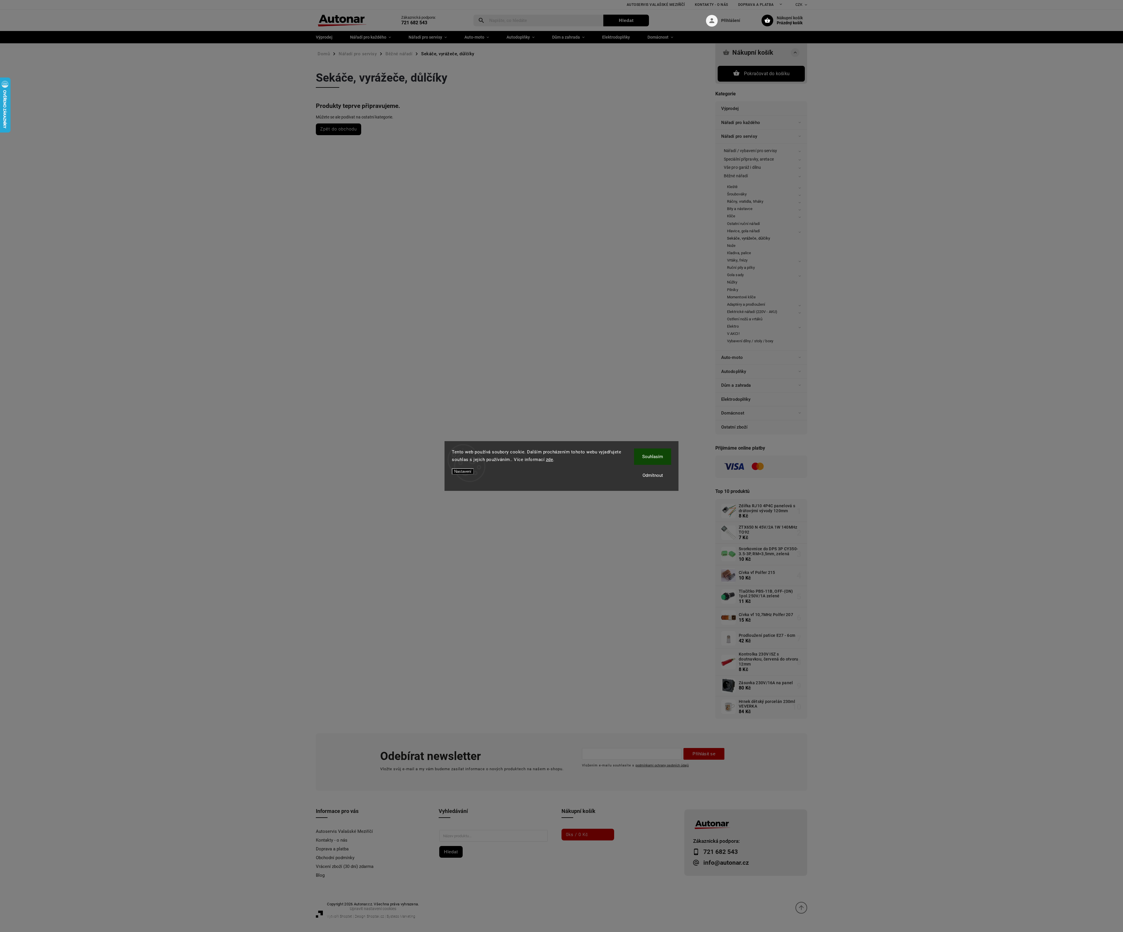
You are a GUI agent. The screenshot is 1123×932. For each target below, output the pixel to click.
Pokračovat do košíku (767, 73)
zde (549, 459)
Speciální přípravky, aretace (749, 159)
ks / (577, 834)
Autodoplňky (733, 371)
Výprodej (730, 108)
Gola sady (735, 275)
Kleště (732, 187)
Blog (320, 875)
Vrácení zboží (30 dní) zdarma (344, 866)
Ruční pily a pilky (741, 267)
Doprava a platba (756, 5)
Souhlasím (652, 456)
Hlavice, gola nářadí (743, 231)
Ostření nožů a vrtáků (744, 319)
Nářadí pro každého (740, 122)
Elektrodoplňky (735, 399)
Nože (731, 245)
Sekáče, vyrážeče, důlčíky (748, 238)
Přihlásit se (704, 753)
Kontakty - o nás (711, 5)
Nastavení (462, 471)
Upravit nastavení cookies (373, 908)
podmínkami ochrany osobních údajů (662, 765)
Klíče (731, 216)
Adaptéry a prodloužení (746, 304)
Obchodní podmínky (335, 857)
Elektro (733, 326)
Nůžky (732, 282)
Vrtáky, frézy (737, 260)
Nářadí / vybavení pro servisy (750, 150)
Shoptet (346, 916)
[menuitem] (328, 37)
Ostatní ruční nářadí (743, 223)
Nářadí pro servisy (739, 136)
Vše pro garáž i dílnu (742, 167)
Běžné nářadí (736, 175)
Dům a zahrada (736, 385)
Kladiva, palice (739, 253)
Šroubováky (737, 194)
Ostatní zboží (734, 427)
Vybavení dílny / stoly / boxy (750, 341)
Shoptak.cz (375, 916)
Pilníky (732, 290)
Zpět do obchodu (338, 129)
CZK (799, 5)
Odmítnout (653, 475)
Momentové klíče (741, 297)
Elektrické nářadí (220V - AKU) (752, 311)
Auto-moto (732, 357)
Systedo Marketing (401, 916)
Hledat (626, 20)
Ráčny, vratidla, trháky (745, 201)
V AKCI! (733, 333)
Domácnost (732, 413)
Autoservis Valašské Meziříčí (656, 5)
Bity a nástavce (740, 209)
